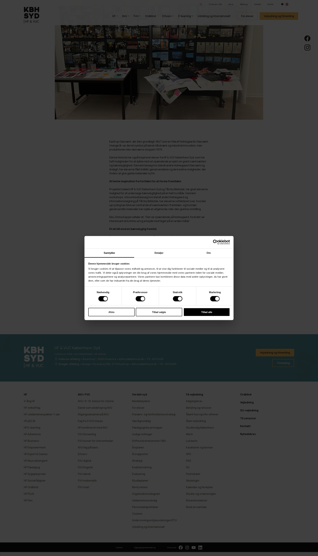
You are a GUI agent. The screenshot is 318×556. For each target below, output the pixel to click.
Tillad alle (206, 312)
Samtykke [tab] (109, 252)
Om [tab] (209, 252)
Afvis (111, 312)
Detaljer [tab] (159, 252)
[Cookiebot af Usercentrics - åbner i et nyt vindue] (215, 242)
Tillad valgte (159, 312)
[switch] (140, 298)
